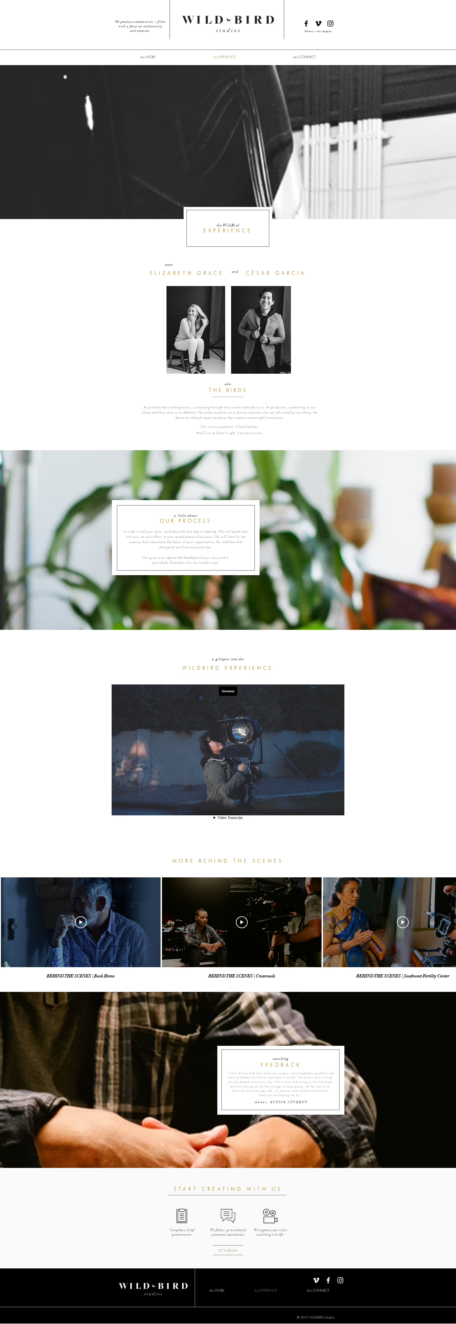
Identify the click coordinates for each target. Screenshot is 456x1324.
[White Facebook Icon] (328, 1280)
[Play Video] (81, 922)
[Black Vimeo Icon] (318, 23)
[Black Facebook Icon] (306, 23)
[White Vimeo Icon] (316, 1280)
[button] (148, 57)
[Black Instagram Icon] (330, 23)
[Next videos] (449, 921)
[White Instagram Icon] (340, 1280)
